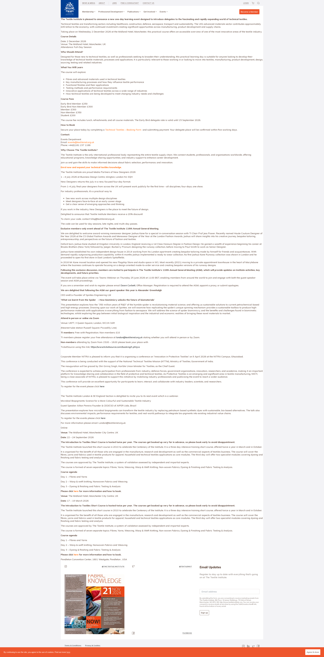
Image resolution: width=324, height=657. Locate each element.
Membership (88, 11)
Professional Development (110, 11)
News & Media (88, 3)
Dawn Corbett (128, 285)
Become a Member (249, 12)
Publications (133, 11)
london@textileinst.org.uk (129, 337)
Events (163, 11)
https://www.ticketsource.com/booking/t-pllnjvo (115, 346)
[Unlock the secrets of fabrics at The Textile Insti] (94, 604)
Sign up (204, 613)
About (102, 3)
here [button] (68, 652)
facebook (187, 633)
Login (246, 3)
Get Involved (149, 11)
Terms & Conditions (73, 645)
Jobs (115, 3)
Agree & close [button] (313, 652)
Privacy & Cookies (92, 645)
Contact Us (148, 3)
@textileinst (185, 566)
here (102, 386)
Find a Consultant (130, 3)
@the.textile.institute (113, 566)
